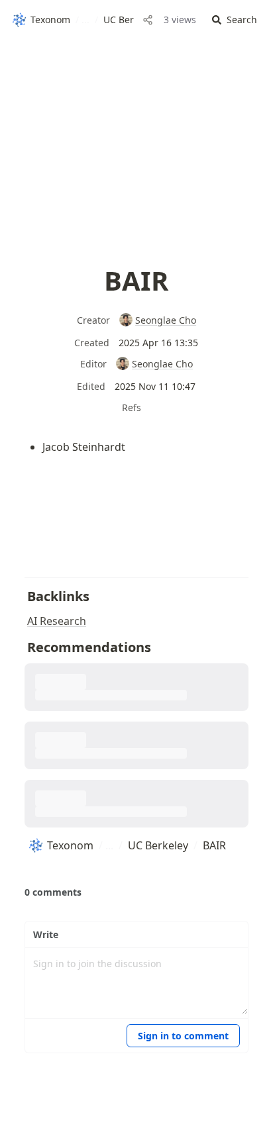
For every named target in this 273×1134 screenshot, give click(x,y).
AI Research (56, 621)
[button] (234, 20)
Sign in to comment (183, 1035)
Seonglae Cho (165, 320)
